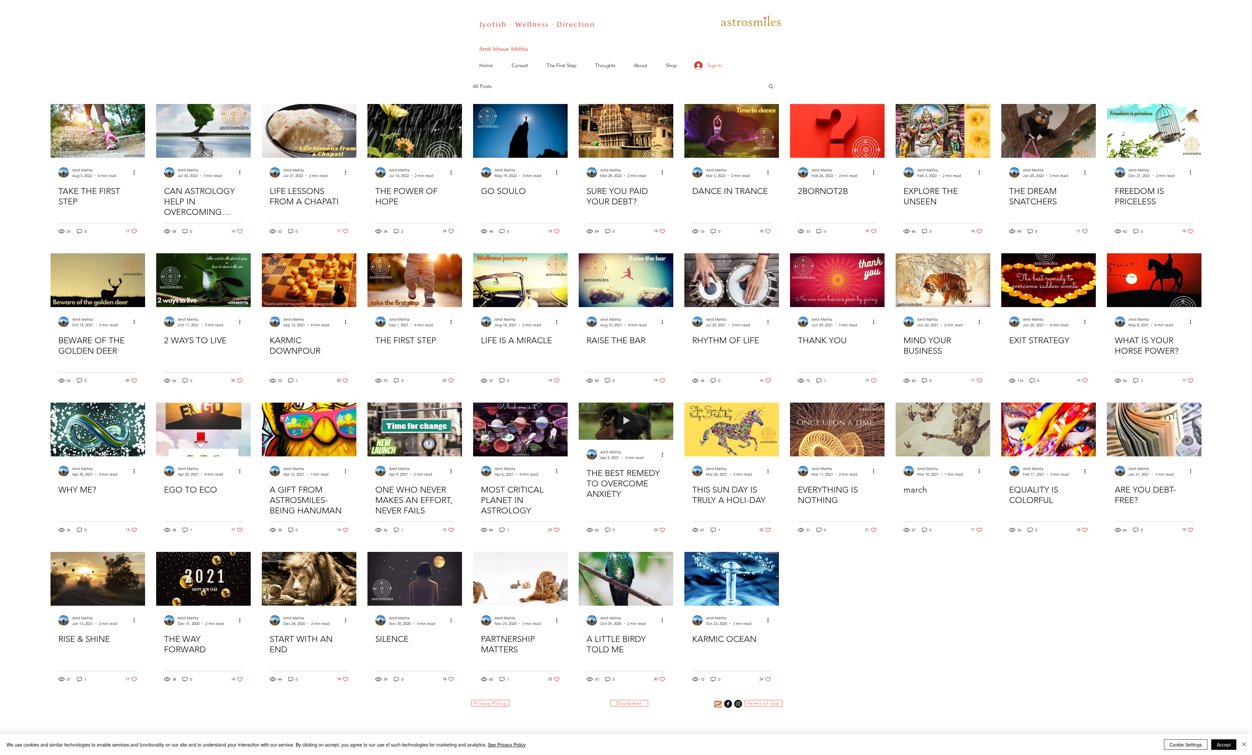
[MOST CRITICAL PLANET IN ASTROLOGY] (520, 429)
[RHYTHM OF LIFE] (731, 280)
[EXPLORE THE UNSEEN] (943, 131)
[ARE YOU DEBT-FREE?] (1154, 429)
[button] (771, 86)
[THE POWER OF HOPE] (414, 131)
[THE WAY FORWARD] (203, 579)
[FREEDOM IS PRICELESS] (1154, 131)
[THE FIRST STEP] (414, 280)
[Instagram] (738, 704)
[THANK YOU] (837, 280)
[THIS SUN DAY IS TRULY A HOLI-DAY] (731, 429)
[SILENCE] (414, 579)
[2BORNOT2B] (837, 131)
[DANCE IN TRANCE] (731, 131)
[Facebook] (728, 704)
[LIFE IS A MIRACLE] (520, 280)
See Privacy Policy (507, 744)
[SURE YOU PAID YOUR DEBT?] (626, 131)
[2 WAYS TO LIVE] (203, 280)
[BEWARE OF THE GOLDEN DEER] (98, 280)
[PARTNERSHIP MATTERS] (520, 579)
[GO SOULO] (520, 131)
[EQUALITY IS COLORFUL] (1048, 429)
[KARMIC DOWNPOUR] (309, 280)
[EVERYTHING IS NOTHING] (837, 429)
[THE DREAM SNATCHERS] (1048, 131)
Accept (1224, 744)
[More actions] (136, 172)
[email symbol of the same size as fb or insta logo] (718, 704)
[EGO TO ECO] (203, 429)
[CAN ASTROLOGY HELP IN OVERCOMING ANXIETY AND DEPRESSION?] (203, 131)
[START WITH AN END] (309, 579)
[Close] (1244, 744)
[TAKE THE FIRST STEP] (98, 131)
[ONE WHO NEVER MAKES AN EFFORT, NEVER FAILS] (414, 429)
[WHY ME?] (98, 429)
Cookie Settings (1186, 744)
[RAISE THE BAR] (626, 280)
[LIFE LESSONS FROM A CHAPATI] (309, 131)
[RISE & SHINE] (98, 579)
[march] (943, 429)
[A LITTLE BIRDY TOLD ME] (626, 579)
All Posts (482, 86)
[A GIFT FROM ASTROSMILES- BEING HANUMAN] (309, 429)
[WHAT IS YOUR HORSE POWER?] (1154, 280)
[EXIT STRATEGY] (1048, 280)
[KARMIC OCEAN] (731, 579)
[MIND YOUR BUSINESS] (943, 280)
